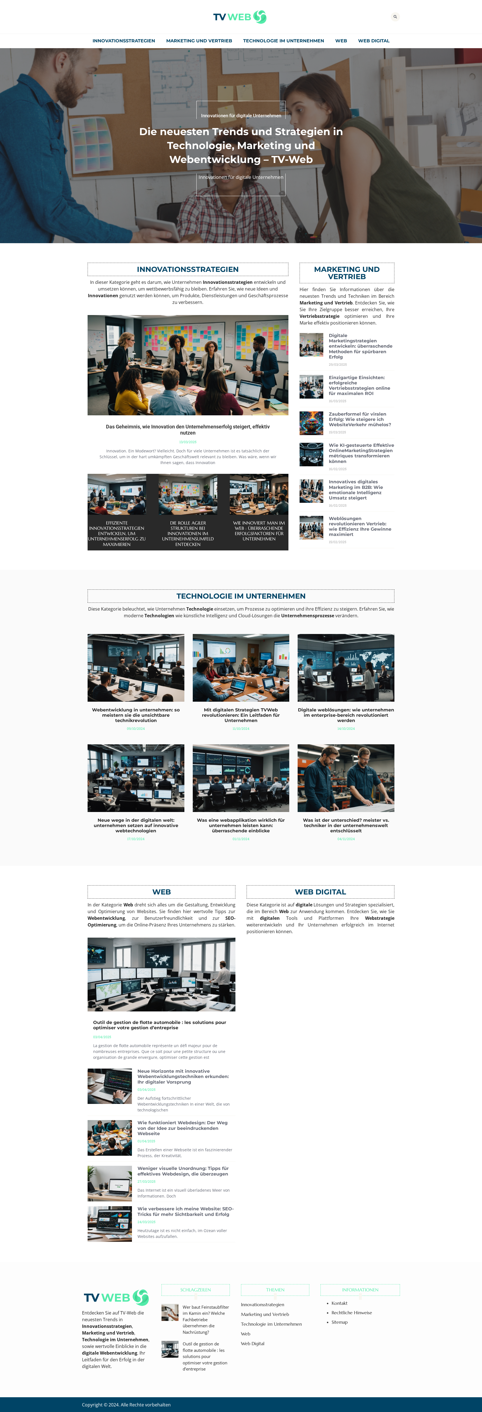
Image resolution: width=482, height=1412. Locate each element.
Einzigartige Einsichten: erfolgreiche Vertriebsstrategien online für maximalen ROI (359, 385)
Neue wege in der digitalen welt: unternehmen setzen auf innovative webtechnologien (136, 825)
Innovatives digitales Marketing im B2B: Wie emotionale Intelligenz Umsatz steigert (356, 490)
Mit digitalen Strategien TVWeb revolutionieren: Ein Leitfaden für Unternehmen (241, 715)
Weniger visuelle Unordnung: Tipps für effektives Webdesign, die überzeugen (183, 1171)
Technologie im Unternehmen (283, 40)
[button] (395, 16)
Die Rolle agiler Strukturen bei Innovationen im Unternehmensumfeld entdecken (188, 533)
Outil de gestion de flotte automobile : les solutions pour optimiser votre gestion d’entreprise (159, 1025)
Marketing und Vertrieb (199, 40)
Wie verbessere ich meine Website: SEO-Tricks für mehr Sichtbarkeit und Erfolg (186, 1211)
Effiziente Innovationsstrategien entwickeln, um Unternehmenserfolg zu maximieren (117, 533)
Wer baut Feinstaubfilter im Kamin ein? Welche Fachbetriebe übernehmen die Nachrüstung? (206, 1319)
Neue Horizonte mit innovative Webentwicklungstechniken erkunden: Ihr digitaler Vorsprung (183, 1076)
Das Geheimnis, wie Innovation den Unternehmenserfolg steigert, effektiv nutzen (188, 430)
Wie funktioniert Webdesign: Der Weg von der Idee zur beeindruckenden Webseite (183, 1128)
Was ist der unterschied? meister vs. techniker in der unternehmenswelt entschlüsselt (346, 825)
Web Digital (374, 40)
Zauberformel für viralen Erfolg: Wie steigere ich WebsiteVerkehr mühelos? (360, 419)
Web (341, 40)
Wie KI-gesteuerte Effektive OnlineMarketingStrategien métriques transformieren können (361, 453)
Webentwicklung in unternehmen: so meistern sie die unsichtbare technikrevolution (136, 715)
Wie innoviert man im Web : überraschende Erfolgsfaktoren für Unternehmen (259, 531)
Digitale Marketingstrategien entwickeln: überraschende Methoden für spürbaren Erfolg (360, 346)
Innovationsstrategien (124, 40)
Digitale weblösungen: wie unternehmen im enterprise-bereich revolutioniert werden (346, 715)
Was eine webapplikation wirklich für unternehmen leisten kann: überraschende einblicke (241, 825)
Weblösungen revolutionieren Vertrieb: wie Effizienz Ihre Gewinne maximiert (360, 526)
